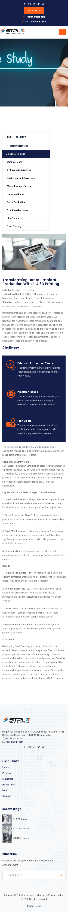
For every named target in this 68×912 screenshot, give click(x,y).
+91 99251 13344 (14, 738)
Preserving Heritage (17, 146)
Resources (8, 784)
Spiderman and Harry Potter (22, 178)
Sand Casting (14, 226)
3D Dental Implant (15, 154)
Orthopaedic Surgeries (19, 170)
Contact (6, 796)
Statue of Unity (14, 162)
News (5, 790)
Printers (6, 773)
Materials (7, 778)
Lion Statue (13, 218)
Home (5, 767)
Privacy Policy (34, 906)
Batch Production (16, 202)
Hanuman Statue (15, 194)
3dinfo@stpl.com (35, 16)
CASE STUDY (16, 137)
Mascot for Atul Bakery (19, 186)
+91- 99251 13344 (35, 21)
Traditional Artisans (17, 210)
